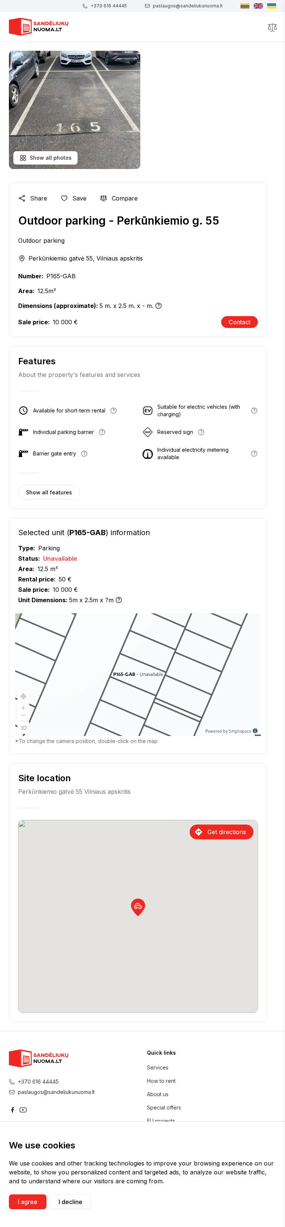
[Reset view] (23, 696)
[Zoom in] (23, 707)
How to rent (161, 1081)
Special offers (164, 1107)
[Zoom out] (23, 716)
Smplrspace (240, 730)
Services (157, 1067)
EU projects (161, 1121)
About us (157, 1094)
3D (23, 727)
